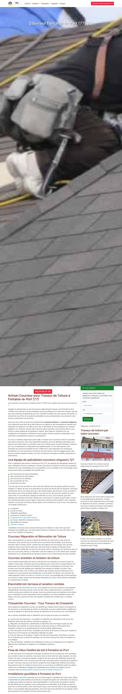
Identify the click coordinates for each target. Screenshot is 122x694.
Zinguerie (54, 3)
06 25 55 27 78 (42, 391)
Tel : (84, 410)
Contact (62, 3)
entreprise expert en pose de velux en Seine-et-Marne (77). (41, 670)
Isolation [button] (35, 3)
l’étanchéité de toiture (29, 588)
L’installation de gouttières (17, 677)
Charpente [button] (45, 3)
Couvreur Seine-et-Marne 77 (102, 3)
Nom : (85, 402)
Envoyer (88, 419)
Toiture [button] (27, 3)
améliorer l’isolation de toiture (38, 575)
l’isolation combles (17, 524)
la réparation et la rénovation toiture (23, 518)
